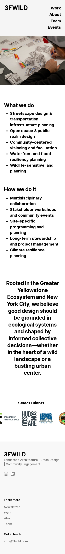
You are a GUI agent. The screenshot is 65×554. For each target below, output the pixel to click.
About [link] (8, 518)
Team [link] (8, 524)
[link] (6, 474)
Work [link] (56, 8)
